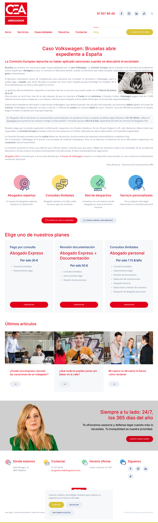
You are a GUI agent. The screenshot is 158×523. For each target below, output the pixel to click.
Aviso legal (9, 512)
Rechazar (74, 505)
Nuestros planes (141, 32)
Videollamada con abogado (99, 220)
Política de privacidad (22, 512)
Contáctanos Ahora (139, 439)
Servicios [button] (23, 32)
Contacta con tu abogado (61, 220)
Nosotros (64, 32)
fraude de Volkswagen (72, 156)
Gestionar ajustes (61, 512)
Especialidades (43, 32)
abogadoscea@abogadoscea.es (65, 470)
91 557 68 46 (106, 13)
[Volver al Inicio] (16, 13)
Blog (96, 32)
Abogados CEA (12, 156)
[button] (152, 13)
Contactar (81, 32)
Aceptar (56, 505)
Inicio (8, 32)
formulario (12, 120)
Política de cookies (38, 512)
